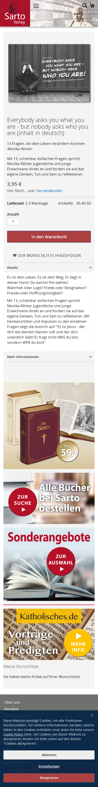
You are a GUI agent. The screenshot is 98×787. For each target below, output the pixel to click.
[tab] (49, 267)
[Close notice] (92, 715)
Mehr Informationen (23, 357)
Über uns (12, 702)
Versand (11, 708)
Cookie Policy (13, 734)
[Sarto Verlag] (15, 13)
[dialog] (49, 748)
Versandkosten (49, 190)
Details (12, 267)
